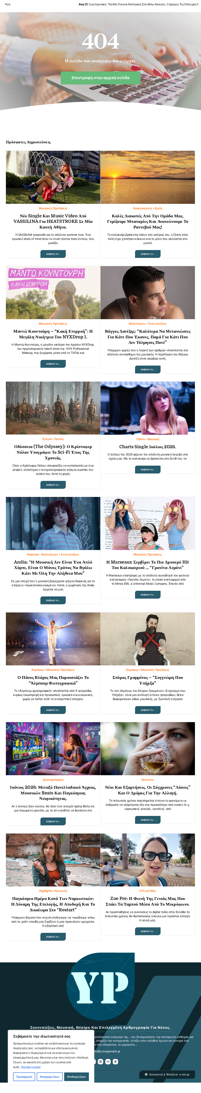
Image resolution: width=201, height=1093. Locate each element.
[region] (51, 1057)
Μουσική (153, 439)
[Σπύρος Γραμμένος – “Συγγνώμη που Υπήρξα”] (147, 615)
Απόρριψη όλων (49, 1076)
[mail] (108, 1061)
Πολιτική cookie (30, 1067)
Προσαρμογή (24, 1076)
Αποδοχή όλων (76, 1076)
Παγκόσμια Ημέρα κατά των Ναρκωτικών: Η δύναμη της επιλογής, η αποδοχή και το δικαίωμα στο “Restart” (53, 904)
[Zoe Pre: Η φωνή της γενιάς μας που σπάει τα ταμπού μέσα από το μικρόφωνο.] (147, 836)
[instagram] (100, 1061)
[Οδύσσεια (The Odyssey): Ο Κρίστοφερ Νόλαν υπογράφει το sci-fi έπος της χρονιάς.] (53, 384)
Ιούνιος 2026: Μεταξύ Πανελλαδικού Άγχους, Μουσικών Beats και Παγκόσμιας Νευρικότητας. (53, 793)
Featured (33, 554)
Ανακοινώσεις (143, 208)
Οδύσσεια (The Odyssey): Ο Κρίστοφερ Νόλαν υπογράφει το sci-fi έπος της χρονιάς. (53, 452)
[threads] (115, 1061)
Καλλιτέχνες (137, 323)
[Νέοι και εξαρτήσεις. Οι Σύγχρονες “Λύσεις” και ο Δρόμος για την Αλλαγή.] (147, 725)
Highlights (45, 891)
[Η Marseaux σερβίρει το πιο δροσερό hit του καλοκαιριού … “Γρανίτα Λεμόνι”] (147, 500)
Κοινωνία (148, 779)
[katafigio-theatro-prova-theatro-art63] (100, 954)
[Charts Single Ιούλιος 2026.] (147, 384)
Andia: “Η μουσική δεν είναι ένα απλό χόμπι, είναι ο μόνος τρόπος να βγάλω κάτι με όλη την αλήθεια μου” (53, 568)
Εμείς (158, 208)
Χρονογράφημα (53, 779)
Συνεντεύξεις (157, 323)
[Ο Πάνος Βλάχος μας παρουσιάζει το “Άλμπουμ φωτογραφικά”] (53, 615)
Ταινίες (59, 439)
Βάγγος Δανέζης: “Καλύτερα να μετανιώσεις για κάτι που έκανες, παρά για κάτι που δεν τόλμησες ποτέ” (147, 337)
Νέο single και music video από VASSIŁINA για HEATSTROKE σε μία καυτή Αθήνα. (53, 221)
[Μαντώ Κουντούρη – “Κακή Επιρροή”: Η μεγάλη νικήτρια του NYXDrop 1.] (53, 269)
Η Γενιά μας (148, 891)
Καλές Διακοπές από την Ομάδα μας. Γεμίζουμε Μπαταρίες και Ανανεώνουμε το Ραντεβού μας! (147, 221)
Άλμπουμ (37, 670)
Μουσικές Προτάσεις (53, 208)
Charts (140, 439)
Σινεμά (47, 439)
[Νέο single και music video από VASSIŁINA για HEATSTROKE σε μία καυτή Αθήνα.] (53, 154)
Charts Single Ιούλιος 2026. (147, 446)
